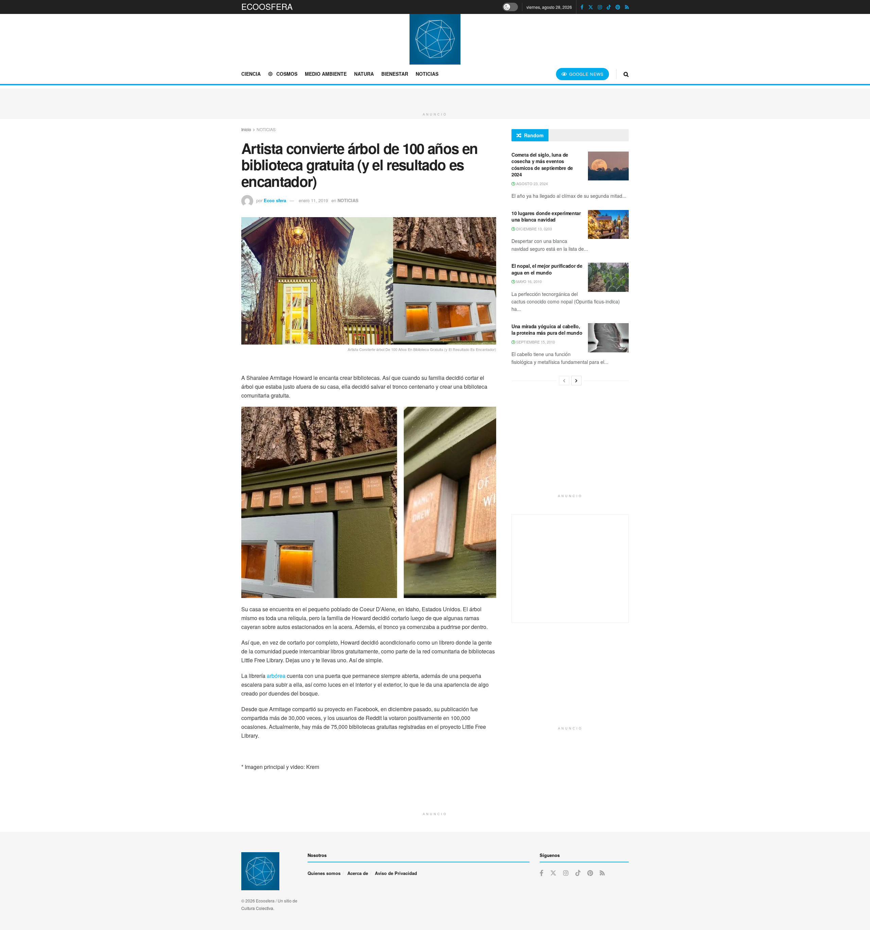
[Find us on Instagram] (600, 7)
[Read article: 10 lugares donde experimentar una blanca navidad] (608, 224)
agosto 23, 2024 (531, 183)
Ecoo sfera (275, 200)
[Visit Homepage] (435, 39)
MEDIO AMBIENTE (326, 73)
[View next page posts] (576, 380)
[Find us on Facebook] (582, 7)
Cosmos (286, 73)
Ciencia (251, 73)
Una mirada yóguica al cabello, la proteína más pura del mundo (546, 329)
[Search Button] (626, 74)
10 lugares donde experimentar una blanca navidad (546, 216)
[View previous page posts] (564, 380)
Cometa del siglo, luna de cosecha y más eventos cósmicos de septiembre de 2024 (542, 164)
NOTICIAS (266, 129)
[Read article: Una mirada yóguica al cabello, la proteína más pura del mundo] (608, 337)
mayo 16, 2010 (528, 281)
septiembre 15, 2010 (535, 342)
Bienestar (394, 73)
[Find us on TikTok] (609, 7)
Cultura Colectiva (257, 908)
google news (586, 74)
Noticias (427, 73)
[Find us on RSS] (627, 7)
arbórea (276, 676)
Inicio (246, 129)
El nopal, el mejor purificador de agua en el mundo (546, 269)
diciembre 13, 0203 (533, 228)
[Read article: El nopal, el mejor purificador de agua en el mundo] (608, 277)
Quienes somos (324, 873)
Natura (364, 73)
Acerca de (357, 873)
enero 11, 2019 (313, 200)
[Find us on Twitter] (590, 7)
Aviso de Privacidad (396, 873)
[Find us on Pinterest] (617, 7)
